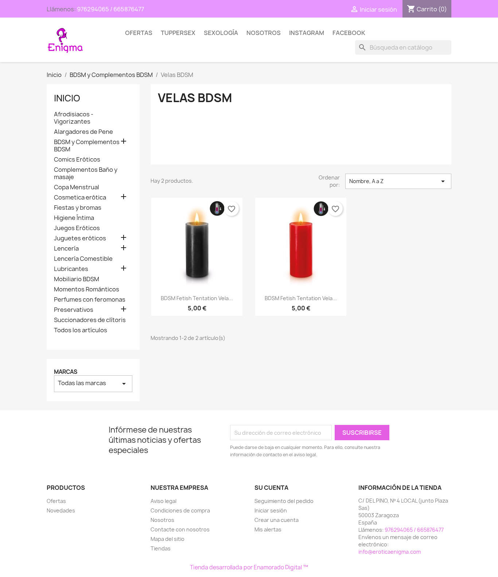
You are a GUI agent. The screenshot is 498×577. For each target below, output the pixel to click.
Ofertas (138, 33)
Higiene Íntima (74, 218)
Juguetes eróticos (80, 238)
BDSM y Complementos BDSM (87, 145)
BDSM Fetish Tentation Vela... (197, 298)
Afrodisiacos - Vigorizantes (73, 118)
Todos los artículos (80, 330)
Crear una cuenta (276, 519)
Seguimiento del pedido (284, 500)
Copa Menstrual (76, 187)
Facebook (348, 33)
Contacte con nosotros (180, 529)
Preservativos (73, 310)
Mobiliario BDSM (76, 279)
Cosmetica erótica (80, 197)
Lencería (66, 248)
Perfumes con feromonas (89, 299)
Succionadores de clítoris (90, 320)
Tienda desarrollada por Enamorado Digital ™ (249, 567)
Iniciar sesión (270, 510)
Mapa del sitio (167, 538)
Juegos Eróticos (77, 228)
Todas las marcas (93, 383)
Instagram (306, 33)
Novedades (61, 510)
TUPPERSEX (178, 33)
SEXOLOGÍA (221, 33)
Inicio (67, 98)
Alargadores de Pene (83, 132)
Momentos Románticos (86, 289)
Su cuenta (271, 488)
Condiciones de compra (180, 510)
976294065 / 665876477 (110, 9)
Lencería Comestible (83, 259)
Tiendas (161, 548)
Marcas (65, 372)
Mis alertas (267, 529)
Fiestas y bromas (77, 208)
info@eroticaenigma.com (389, 551)
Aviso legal (163, 500)
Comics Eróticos (77, 159)
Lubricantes (71, 269)
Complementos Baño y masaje (85, 173)
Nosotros (263, 33)
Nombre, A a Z (398, 181)
